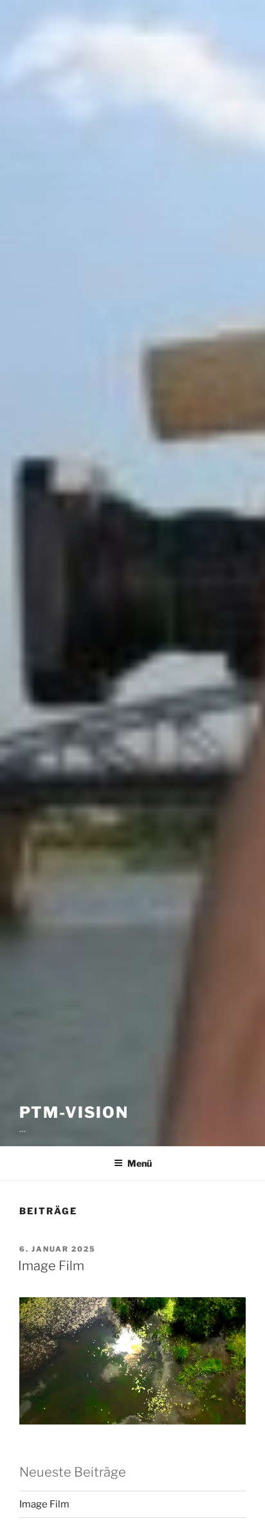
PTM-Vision (74, 1112)
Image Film (51, 1265)
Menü (139, 1163)
